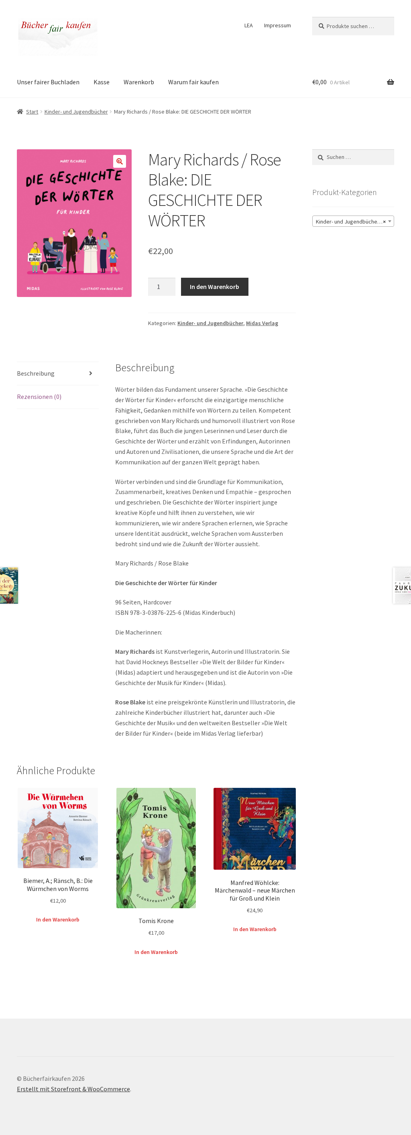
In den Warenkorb (214, 287)
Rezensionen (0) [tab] (39, 397)
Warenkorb (139, 82)
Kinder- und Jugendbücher (76, 111)
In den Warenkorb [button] (57, 919)
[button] (119, 161)
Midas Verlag (262, 323)
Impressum (277, 25)
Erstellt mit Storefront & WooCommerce (73, 1089)
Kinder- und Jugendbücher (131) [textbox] (354, 221)
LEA (248, 25)
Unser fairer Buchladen (48, 82)
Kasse (102, 82)
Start (32, 111)
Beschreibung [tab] (36, 373)
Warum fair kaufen (193, 82)
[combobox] (353, 221)
